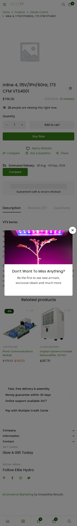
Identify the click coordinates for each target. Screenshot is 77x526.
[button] (72, 230)
